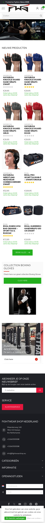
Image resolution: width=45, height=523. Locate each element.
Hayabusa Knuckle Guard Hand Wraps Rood (32, 129)
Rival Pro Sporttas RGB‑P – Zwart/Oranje (32, 177)
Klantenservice (12, 407)
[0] (42, 8)
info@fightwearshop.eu (16, 453)
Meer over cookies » (34, 518)
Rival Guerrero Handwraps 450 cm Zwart (32, 228)
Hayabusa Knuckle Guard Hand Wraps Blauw (32, 80)
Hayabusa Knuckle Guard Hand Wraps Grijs (11, 129)
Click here (22, 280)
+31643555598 (13, 439)
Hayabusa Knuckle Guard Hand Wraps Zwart (11, 80)
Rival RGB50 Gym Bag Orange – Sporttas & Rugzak (11, 229)
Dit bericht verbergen (15, 518)
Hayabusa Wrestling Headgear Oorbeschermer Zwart (12, 179)
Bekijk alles (21, 252)
